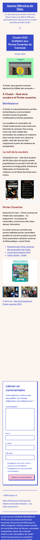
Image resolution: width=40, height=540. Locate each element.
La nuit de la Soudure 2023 (18, 252)
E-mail (9, 443)
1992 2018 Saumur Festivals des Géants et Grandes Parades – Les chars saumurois (17, 504)
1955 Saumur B (10, 495)
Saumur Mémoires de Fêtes (20, 7)
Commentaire (12, 407)
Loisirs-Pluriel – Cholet (17, 255)
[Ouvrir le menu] (20, 28)
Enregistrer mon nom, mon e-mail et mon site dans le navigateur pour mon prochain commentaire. (19, 467)
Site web (9, 453)
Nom (8, 433)
